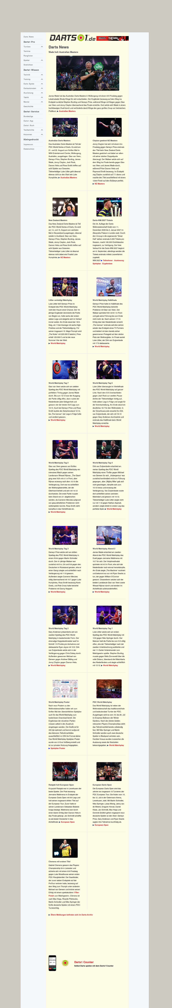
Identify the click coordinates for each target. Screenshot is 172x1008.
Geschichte (28, 106)
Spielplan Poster (58, 748)
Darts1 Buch (29, 125)
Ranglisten (28, 55)
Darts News (29, 36)
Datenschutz (29, 149)
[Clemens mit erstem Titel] (65, 848)
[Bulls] (113, 40)
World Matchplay (58, 343)
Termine (27, 51)
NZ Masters (100, 183)
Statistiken (28, 65)
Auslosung (119, 260)
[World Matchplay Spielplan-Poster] (65, 689)
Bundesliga (28, 116)
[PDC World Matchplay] (65, 287)
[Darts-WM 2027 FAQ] (109, 207)
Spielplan (97, 263)
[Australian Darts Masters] (87, 73)
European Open (68, 822)
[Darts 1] (72, 41)
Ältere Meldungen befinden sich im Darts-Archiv (72, 914)
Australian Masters (67, 111)
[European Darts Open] (65, 772)
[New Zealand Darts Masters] (109, 127)
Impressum (28, 144)
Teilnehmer (108, 260)
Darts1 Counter (84, 962)
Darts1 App (28, 121)
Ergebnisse (107, 263)
